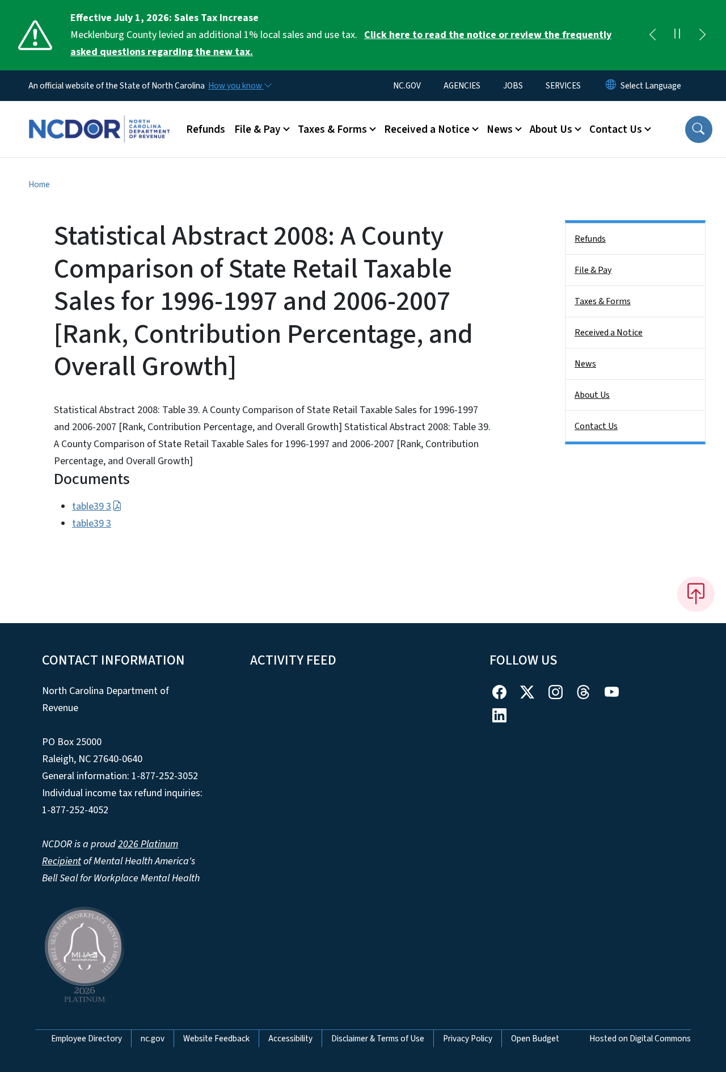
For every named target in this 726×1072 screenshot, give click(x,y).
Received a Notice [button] (427, 129)
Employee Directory (86, 1038)
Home (39, 184)
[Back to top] (696, 594)
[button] (698, 129)
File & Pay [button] (257, 129)
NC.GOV (407, 85)
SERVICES (563, 85)
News (585, 364)
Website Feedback (216, 1038)
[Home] (99, 116)
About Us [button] (551, 129)
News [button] (500, 129)
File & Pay (593, 270)
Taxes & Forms (603, 301)
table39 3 (91, 506)
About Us (592, 395)
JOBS (513, 85)
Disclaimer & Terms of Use (377, 1038)
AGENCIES (462, 85)
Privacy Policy (467, 1038)
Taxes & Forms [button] (332, 129)
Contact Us (596, 426)
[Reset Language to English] (611, 85)
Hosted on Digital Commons (640, 1038)
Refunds (205, 129)
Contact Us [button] (615, 129)
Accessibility (290, 1038)
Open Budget (535, 1038)
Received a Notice (609, 332)
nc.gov (152, 1038)
